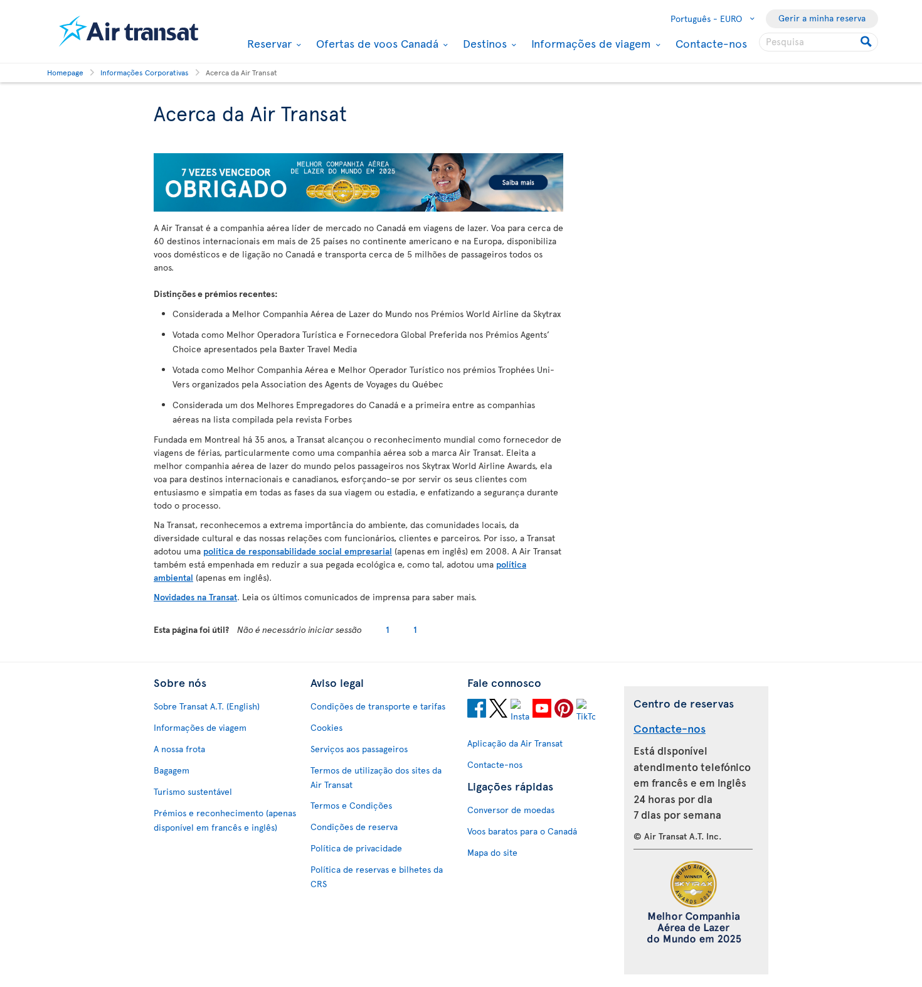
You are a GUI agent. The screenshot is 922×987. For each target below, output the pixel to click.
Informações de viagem (589, 43)
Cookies (326, 727)
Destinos (483, 43)
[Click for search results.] (867, 42)
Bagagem (171, 770)
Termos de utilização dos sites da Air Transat (376, 777)
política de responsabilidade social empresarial (297, 551)
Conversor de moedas (510, 810)
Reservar (268, 43)
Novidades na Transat (195, 597)
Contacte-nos (711, 43)
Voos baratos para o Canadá (522, 831)
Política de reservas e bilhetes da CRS (376, 876)
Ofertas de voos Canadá (376, 43)
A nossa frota (179, 749)
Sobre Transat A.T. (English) (207, 706)
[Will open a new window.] (476, 710)
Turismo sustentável (193, 791)
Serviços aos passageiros (359, 749)
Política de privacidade (356, 848)
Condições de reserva (354, 827)
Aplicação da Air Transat (515, 743)
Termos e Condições (351, 805)
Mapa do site (492, 852)
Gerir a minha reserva (822, 18)
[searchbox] (818, 42)
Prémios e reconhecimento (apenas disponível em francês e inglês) (225, 820)
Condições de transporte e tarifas (377, 706)
